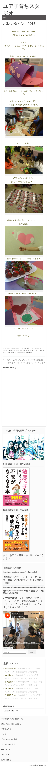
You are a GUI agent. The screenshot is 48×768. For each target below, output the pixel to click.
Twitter (5, 755)
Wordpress (42, 765)
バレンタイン (39, 350)
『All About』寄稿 (9, 739)
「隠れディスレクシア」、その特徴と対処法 (23, 360)
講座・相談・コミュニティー (12, 724)
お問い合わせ (6, 760)
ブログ (3, 734)
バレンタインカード (9, 352)
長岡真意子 (27, 348)
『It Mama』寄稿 (8, 744)
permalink (29, 352)
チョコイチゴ (30, 350)
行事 (4, 18)
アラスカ (22, 350)
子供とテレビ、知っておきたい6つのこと (26, 362)
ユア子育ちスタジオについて (12, 719)
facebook (5, 749)
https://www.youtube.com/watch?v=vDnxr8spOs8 (20, 572)
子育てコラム (6, 729)
